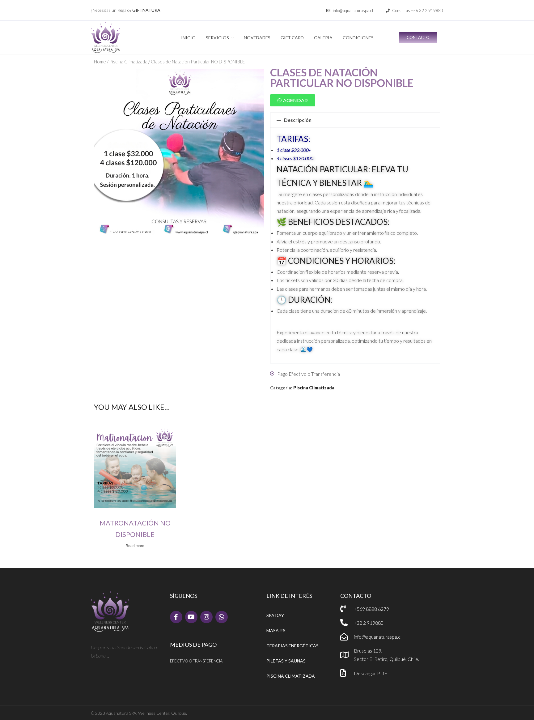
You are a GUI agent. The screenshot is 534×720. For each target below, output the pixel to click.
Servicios (217, 37)
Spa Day (275, 615)
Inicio (188, 37)
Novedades (257, 37)
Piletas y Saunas (286, 660)
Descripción (298, 120)
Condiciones (358, 37)
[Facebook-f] (176, 617)
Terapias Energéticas (292, 645)
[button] (349, 11)
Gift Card (292, 37)
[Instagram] (206, 617)
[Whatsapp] (221, 617)
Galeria (323, 37)
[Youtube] (191, 617)
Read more (134, 545)
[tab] (355, 120)
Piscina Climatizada (128, 61)
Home (100, 61)
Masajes (276, 630)
